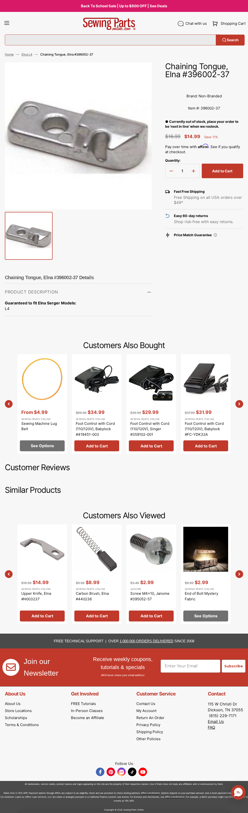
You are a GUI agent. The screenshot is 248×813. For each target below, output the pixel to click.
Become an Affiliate (87, 717)
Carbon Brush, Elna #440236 (92, 596)
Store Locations (18, 710)
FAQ (211, 727)
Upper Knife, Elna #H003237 (36, 596)
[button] (6, 23)
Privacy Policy (148, 724)
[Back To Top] (241, 806)
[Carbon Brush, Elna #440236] (97, 574)
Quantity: (172, 160)
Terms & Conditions (22, 724)
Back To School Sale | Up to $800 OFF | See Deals (124, 6)
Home (9, 54)
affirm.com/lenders (150, 793)
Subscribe (233, 666)
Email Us (216, 721)
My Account (146, 710)
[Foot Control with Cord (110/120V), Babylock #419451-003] (97, 404)
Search (233, 40)
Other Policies (148, 739)
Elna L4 (27, 54)
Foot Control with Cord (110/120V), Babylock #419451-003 (95, 429)
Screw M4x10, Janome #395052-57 (150, 596)
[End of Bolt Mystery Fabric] (206, 574)
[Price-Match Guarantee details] (215, 235)
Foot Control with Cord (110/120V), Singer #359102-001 (149, 429)
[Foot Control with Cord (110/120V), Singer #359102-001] (151, 404)
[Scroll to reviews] (204, 85)
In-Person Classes (87, 710)
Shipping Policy (149, 731)
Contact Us (145, 703)
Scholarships (16, 717)
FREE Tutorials (83, 703)
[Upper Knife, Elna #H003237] (42, 574)
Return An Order (150, 717)
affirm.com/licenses (175, 797)
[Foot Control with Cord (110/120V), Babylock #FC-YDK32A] (206, 404)
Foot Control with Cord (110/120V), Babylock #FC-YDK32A (204, 429)
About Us (13, 703)
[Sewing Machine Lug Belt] (42, 404)
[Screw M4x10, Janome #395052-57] (151, 574)
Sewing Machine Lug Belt (39, 426)
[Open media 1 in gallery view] (141, 73)
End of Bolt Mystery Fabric (201, 596)
